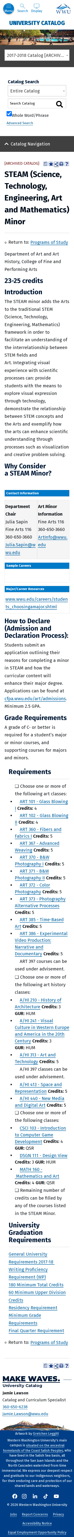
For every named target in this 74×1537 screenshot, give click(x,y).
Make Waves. (31, 1378)
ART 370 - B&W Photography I (32, 860)
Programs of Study (49, 242)
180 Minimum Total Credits (36, 1284)
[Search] (59, 104)
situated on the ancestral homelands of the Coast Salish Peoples (33, 1447)
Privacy (58, 1514)
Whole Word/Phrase (30, 115)
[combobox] (37, 55)
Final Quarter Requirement (36, 1330)
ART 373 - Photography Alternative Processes (40, 902)
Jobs (13, 1514)
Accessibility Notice (37, 1523)
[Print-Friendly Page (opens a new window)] (61, 164)
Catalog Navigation (30, 144)
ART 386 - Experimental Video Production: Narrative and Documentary (41, 944)
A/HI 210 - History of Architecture (38, 1003)
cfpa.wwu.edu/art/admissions (35, 698)
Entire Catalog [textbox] (25, 91)
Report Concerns (35, 1514)
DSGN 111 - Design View (43, 1155)
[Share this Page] (56, 164)
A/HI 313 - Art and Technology (35, 1058)
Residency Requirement (33, 1307)
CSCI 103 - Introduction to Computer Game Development (40, 1134)
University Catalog (37, 22)
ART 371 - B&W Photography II (32, 874)
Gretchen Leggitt (46, 1434)
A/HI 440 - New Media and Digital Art (39, 1102)
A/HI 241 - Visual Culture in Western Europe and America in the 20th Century (42, 1031)
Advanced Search (20, 123)
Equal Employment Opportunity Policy (37, 1532)
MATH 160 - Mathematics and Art (37, 1172)
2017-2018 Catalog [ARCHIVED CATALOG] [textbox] (38, 55)
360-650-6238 (15, 1406)
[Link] (53, 1262)
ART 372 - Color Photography (32, 888)
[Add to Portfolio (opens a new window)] (51, 164)
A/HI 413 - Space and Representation (38, 1088)
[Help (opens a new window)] (67, 164)
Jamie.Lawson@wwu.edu (25, 1413)
